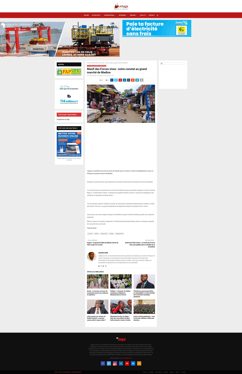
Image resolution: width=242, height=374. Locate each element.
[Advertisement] (121, 147)
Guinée (99, 65)
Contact (152, 15)
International (109, 15)
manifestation (119, 233)
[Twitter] (109, 363)
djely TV (143, 15)
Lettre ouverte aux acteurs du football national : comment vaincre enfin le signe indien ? (96, 318)
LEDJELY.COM (92, 75)
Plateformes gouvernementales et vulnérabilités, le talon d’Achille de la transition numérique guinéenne (144, 294)
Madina (111, 233)
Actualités (96, 15)
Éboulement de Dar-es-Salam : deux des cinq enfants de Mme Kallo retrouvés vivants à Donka (120, 318)
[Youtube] (127, 363)
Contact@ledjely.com (126, 358)
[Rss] (139, 363)
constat (96, 233)
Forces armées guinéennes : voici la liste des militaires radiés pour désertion (144, 318)
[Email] (133, 363)
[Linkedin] (121, 363)
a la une (90, 233)
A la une (89, 65)
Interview (122, 15)
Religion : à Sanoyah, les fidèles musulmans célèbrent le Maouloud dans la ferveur (120, 293)
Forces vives (104, 233)
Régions (133, 15)
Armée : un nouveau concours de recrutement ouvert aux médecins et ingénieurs (97, 293)
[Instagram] (115, 363)
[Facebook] (103, 363)
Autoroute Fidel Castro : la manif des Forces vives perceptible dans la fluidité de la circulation (140, 245)
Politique (104, 65)
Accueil (86, 15)
